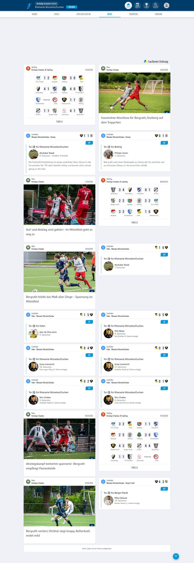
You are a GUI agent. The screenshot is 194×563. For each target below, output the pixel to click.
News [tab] (109, 14)
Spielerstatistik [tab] (83, 14)
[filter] (176, 556)
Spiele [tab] (56, 14)
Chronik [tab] (158, 14)
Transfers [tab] (133, 14)
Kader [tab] (34, 14)
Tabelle (59, 121)
